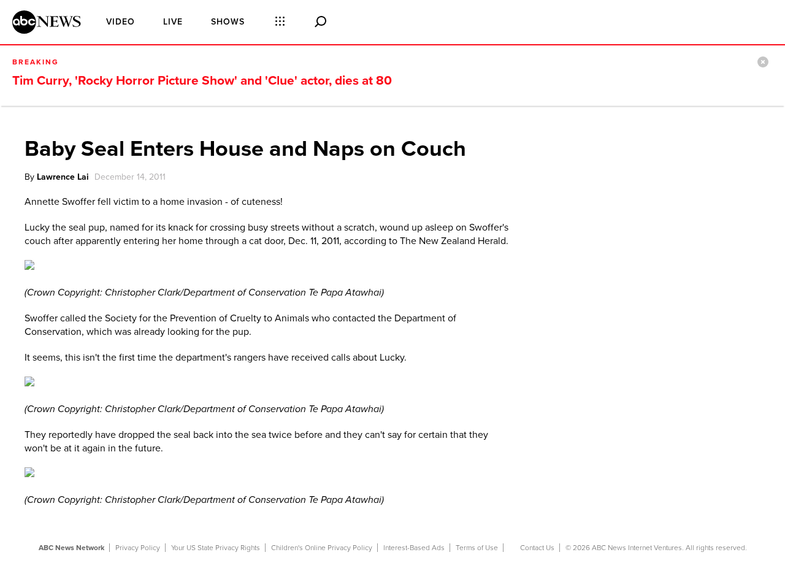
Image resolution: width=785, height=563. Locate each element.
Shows (228, 22)
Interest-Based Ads (414, 547)
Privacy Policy (137, 547)
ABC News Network (71, 547)
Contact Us (537, 547)
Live (173, 22)
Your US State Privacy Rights (215, 547)
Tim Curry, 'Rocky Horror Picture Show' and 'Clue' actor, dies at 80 (202, 80)
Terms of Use (477, 547)
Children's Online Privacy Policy (321, 547)
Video (120, 22)
